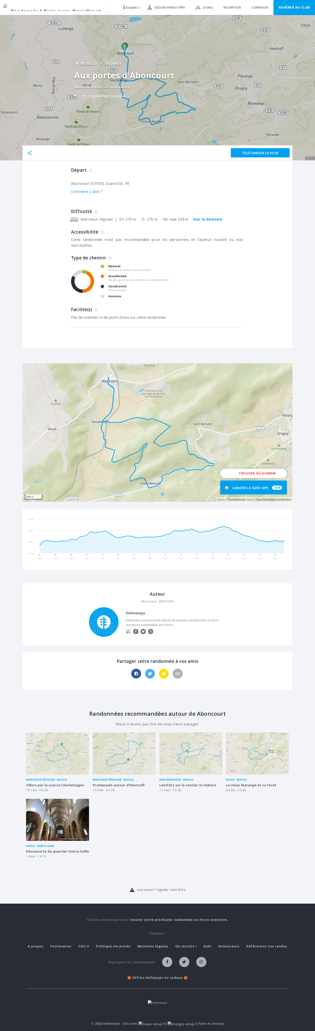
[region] (157, 432)
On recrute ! (186, 946)
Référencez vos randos (266, 946)
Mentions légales (152, 946)
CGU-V (83, 946)
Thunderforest (236, 499)
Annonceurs (229, 946)
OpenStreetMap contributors (273, 499)
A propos (35, 946)
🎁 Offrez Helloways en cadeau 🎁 (157, 977)
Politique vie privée (113, 946)
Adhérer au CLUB (294, 7)
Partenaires (60, 946)
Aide (207, 946)
